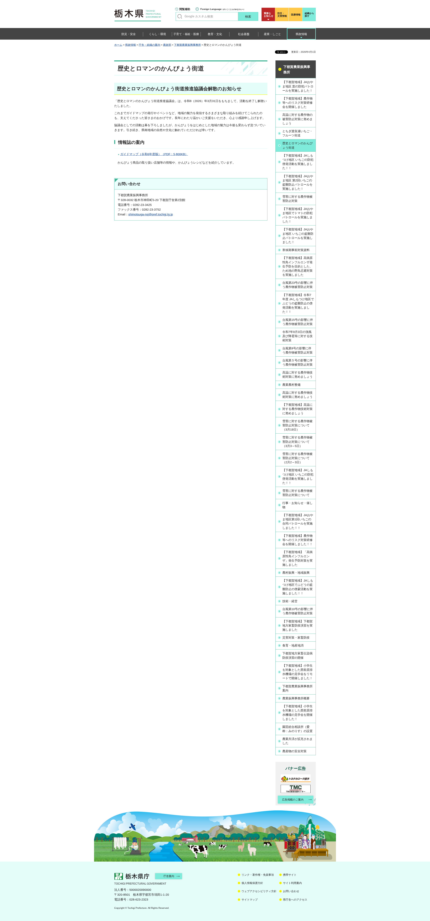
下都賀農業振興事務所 (187, 44)
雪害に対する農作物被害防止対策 (297, 199)
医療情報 (295, 14)
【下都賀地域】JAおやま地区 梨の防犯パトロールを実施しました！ (297, 86)
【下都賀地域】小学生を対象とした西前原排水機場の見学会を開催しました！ (297, 713)
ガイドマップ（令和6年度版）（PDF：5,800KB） (154, 154)
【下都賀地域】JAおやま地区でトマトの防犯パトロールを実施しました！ (297, 215)
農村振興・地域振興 (296, 572)
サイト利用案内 (292, 883)
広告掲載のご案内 (293, 799)
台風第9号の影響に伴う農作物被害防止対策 (297, 350)
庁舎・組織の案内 (149, 44)
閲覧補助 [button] (184, 9)
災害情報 (282, 14)
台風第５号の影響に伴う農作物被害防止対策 (297, 362)
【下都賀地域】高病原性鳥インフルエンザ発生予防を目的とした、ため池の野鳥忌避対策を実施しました (297, 266)
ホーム (118, 44)
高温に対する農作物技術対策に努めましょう (297, 374)
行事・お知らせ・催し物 (297, 505)
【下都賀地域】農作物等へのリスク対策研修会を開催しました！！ (297, 540)
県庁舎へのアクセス (295, 899)
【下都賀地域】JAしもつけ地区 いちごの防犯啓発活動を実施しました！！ (297, 162)
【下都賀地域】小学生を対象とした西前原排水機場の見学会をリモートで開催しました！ (297, 672)
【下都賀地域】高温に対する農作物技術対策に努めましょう (297, 409)
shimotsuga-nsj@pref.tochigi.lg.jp (150, 214)
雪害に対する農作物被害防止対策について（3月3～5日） (297, 441)
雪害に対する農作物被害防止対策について (297, 493)
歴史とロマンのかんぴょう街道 (297, 145)
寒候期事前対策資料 (296, 250)
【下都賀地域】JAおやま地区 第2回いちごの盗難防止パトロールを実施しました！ (297, 183)
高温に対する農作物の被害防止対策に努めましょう (297, 119)
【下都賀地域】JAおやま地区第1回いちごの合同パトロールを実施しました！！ (297, 521)
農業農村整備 (291, 384)
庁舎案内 (168, 876)
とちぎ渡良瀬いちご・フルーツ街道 (297, 133)
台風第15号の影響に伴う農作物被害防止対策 (297, 322)
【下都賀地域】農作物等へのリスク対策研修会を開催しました (297, 103)
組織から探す (309, 14)
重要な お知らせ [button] (268, 14)
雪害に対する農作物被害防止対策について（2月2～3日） (297, 458)
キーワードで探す (180, 16)
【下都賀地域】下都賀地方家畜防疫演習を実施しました (297, 625)
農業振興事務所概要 (296, 698)
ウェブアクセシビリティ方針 (259, 891)
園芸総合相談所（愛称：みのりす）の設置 (297, 729)
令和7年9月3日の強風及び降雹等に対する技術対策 (297, 336)
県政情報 (130, 44)
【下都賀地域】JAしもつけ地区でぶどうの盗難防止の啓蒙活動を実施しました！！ (297, 587)
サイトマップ (250, 899)
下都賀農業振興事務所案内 (297, 688)
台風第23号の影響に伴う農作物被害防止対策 (297, 285)
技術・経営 (289, 601)
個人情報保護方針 (252, 883)
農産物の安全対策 (294, 751)
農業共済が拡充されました (297, 741)
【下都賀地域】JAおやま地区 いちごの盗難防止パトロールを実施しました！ (297, 236)
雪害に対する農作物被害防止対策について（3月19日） (297, 425)
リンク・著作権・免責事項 (258, 874)
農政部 (167, 44)
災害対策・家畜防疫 (296, 637)
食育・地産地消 (293, 645)
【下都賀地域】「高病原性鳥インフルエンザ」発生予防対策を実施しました (297, 558)
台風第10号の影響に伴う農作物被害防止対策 (297, 611)
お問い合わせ (291, 891)
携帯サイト (289, 874)
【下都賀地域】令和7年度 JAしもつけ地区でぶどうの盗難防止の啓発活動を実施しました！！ (298, 303)
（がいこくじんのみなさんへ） (222, 9)
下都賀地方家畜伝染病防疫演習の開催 (297, 655)
